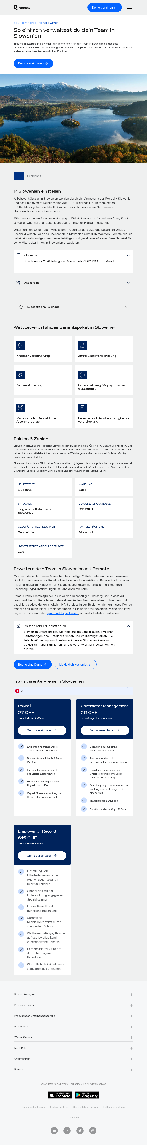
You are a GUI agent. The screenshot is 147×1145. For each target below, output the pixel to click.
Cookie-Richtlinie (59, 1107)
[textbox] (73, 691)
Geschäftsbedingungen (85, 1107)
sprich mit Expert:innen (62, 613)
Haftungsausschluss (114, 1107)
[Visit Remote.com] (22, 7)
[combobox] (73, 691)
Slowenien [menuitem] (52, 23)
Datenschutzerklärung (33, 1107)
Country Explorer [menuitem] (28, 23)
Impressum (73, 1117)
